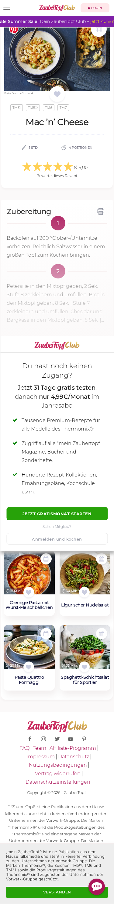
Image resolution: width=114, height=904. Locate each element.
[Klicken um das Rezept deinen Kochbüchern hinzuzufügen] (28, 592)
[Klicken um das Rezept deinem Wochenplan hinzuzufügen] (46, 558)
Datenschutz (73, 756)
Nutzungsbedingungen (58, 765)
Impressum (40, 756)
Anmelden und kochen (57, 539)
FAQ (24, 748)
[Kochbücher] (57, 94)
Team (39, 748)
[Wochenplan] (99, 30)
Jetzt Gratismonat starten (57, 513)
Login (96, 8)
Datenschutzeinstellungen (58, 782)
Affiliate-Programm (73, 748)
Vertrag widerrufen (58, 773)
